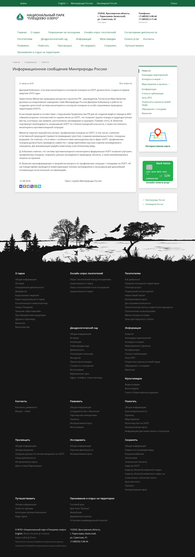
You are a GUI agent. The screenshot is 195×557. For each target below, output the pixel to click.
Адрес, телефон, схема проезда (86, 377)
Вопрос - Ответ (23, 411)
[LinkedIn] (132, 530)
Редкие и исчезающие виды (139, 449)
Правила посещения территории (142, 283)
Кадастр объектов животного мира (143, 469)
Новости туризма (24, 508)
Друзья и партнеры (25, 319)
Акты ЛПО (147, 97)
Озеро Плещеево (24, 307)
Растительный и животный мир (31, 303)
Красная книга (132, 481)
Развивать (23, 45)
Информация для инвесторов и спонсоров (147, 431)
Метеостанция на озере (137, 315)
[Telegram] (28, 186)
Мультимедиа (108, 39)
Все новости (125, 83)
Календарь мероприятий (155, 74)
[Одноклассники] (24, 186)
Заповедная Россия (107, 3)
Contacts (45, 533)
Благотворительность (136, 411)
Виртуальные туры (79, 373)
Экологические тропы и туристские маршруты (149, 307)
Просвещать (65, 45)
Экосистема (131, 457)
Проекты (74, 419)
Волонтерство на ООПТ (137, 423)
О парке (35, 32)
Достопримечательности (138, 303)
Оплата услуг (131, 39)
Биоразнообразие (134, 453)
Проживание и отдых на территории (38, 52)
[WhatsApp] (35, 186)
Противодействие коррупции (30, 315)
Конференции (149, 89)
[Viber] (32, 186)
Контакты (148, 39)
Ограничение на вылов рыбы (140, 311)
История (19, 283)
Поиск (33, 537)
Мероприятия (132, 419)
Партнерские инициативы (83, 415)
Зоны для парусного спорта (139, 319)
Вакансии (147, 113)
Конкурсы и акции (151, 79)
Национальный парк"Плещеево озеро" (45, 16)
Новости (45, 62)
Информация (83, 39)
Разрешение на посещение (64, 32)
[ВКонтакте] (20, 186)
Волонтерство (22, 327)
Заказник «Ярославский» (28, 311)
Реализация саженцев (81, 353)
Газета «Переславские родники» (142, 392)
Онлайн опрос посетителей (100, 32)
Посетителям (24, 39)
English (62, 3)
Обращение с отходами (154, 109)
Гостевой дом (77, 504)
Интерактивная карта (136, 299)
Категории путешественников (30, 512)
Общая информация (25, 279)
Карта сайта (21, 537)
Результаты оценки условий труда (156, 103)
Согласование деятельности (140, 32)
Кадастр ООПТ (132, 465)
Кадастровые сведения (27, 295)
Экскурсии (75, 357)
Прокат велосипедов (81, 361)
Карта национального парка (30, 299)
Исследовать (88, 45)
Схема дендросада (79, 345)
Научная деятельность (81, 449)
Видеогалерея (132, 384)
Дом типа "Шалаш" (80, 508)
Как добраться (132, 279)
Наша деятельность (25, 457)
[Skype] (39, 186)
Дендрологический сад (54, 39)
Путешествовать (134, 45)
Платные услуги (133, 287)
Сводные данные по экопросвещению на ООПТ (39, 453)
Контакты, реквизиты (26, 407)
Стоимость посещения (81, 365)
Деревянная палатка (80, 516)
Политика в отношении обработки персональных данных (39, 541)
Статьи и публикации (153, 93)
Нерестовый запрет (135, 295)
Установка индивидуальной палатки (88, 520)
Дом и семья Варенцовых (28, 465)
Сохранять (110, 45)
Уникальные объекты (136, 461)
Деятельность (77, 349)
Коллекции (75, 341)
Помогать (43, 45)
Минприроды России (82, 3)
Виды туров (21, 516)
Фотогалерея (77, 369)
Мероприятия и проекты (154, 84)
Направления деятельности (29, 287)
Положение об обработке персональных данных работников (40, 546)
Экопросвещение (24, 449)
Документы (21, 291)
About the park (30, 533)
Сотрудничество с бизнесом (84, 411)
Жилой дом (76, 512)
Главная (22, 32)
